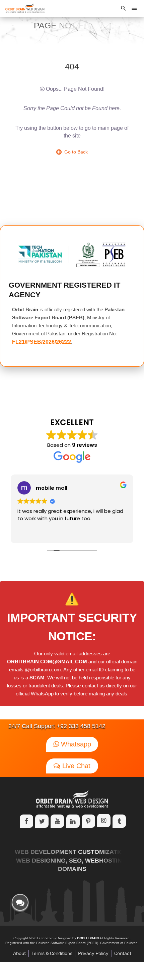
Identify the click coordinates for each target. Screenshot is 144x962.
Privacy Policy (93, 953)
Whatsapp (75, 744)
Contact (122, 953)
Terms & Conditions (51, 953)
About (19, 953)
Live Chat (75, 765)
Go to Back (75, 151)
